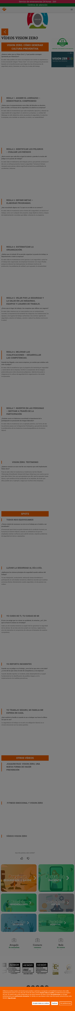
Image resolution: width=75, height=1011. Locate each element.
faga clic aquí (12, 998)
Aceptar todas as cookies (41, 1003)
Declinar (54, 1003)
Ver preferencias (65, 1003)
